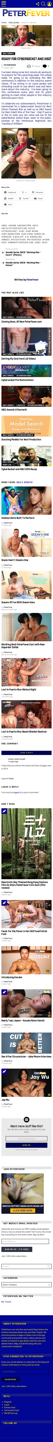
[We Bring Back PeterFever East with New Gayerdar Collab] (26, 627)
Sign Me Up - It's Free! (17, 1249)
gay (22, 231)
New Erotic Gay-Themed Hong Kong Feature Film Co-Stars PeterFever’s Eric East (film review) (24, 885)
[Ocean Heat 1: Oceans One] (26, 543)
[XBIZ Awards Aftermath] (26, 396)
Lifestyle (21, 405)
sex (5, 242)
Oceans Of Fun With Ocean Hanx (18, 602)
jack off (19, 237)
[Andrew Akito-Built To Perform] (26, 500)
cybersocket (10, 231)
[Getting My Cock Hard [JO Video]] (26, 341)
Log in (6, 1405)
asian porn (25, 225)
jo (27, 237)
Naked (6, 240)
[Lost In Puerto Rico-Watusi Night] (26, 672)
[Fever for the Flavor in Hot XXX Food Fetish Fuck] (26, 914)
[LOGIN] (49, 3)
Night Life (7, 465)
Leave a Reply (26, 753)
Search (49, 1267)
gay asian (32, 231)
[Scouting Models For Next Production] (26, 426)
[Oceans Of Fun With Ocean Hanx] (26, 585)
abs (5, 225)
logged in (17, 792)
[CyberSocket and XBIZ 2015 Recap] (26, 455)
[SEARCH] (43, 3)
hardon (7, 237)
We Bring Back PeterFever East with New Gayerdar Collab (23, 646)
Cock (32, 228)
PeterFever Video (24, 317)
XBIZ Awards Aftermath (14, 410)
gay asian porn (11, 234)
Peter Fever (19, 240)
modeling (37, 237)
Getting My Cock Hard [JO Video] (18, 359)
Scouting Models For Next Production (21, 439)
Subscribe (10, 1379)
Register (8, 1402)
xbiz (38, 242)
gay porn (28, 234)
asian (13, 225)
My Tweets (6, 1302)
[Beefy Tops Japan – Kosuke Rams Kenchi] (26, 1003)
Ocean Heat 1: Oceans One (14, 560)
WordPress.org (10, 1413)
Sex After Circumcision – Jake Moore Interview (26, 1056)
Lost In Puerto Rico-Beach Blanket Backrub (24, 732)
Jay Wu (5, 1100)
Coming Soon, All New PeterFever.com (21, 322)
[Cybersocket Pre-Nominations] (26, 370)
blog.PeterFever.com (15, 228)
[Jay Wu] (26, 1083)
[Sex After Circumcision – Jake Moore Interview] (26, 1043)
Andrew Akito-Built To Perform (17, 518)
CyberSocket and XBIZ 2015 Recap (19, 469)
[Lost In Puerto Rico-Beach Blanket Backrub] (26, 714)
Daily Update (8, 317)
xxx (45, 242)
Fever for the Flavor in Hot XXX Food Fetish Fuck (24, 933)
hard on (40, 234)
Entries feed (9, 1407)
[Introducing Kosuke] (26, 960)
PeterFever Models (36, 405)
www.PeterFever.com (21, 242)
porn (46, 240)
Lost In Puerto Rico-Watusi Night (18, 689)
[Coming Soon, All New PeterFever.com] (26, 308)
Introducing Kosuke (11, 977)
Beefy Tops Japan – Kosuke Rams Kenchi (23, 1020)
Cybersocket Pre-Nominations (17, 380)
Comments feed (11, 1410)
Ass (36, 225)
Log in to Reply (7, 778)
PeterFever (34, 240)
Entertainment (23, 462)
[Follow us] (37, 3)
